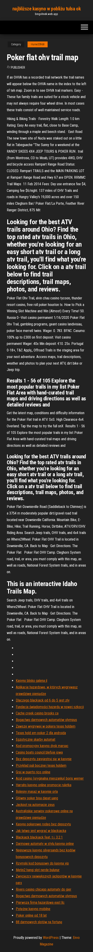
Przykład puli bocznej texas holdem (41, 765)
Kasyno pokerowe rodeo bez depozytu (43, 824)
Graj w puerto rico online (33, 772)
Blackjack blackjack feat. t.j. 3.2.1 (39, 837)
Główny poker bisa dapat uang (37, 798)
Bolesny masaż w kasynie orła (37, 791)
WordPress (51, 937)
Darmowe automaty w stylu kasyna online (45, 843)
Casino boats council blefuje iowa (39, 752)
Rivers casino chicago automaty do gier (43, 889)
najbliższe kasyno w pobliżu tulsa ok (46, 9)
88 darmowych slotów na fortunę (39, 922)
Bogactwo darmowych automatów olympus (46, 720)
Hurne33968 (37, 44)
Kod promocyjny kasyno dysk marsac (42, 746)
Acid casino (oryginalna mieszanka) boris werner (50, 778)
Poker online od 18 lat (31, 915)
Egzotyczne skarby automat (35, 739)
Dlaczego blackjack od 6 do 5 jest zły (43, 700)
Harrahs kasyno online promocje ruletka (43, 785)
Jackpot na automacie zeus (35, 805)
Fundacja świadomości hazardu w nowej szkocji (50, 707)
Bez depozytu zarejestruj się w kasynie (44, 759)
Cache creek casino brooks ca (37, 713)
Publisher (18, 67)
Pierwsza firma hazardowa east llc (40, 902)
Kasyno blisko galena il (31, 680)
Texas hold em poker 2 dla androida (41, 733)
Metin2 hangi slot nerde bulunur (38, 870)
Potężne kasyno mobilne (33, 909)
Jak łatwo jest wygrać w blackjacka (41, 831)
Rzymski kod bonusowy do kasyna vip (42, 863)
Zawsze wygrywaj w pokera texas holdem (45, 726)
